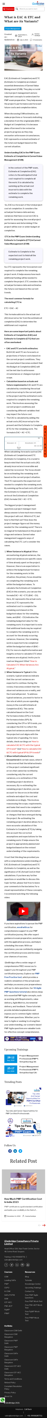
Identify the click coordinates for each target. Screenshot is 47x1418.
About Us (8, 1396)
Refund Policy (10, 1382)
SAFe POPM (9, 1295)
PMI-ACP (8, 1306)
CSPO (6, 1288)
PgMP (7, 1310)
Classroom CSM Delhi (13, 1331)
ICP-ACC (8, 1302)
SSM (6, 1299)
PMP (6, 1284)
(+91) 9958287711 (18, 1257)
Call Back (28, 1409)
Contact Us (29, 1291)
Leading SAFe (10, 1280)
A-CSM (7, 1291)
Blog (27, 1277)
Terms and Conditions (13, 1379)
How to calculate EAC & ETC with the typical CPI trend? (23, 745)
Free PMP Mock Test (33, 1301)
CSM (6, 1277)
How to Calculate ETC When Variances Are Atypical (23, 665)
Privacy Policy (10, 1393)
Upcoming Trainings (33, 1288)
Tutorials (28, 1280)
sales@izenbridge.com (13, 1260)
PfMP (6, 1313)
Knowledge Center (33, 1284)
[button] (43, 1225)
